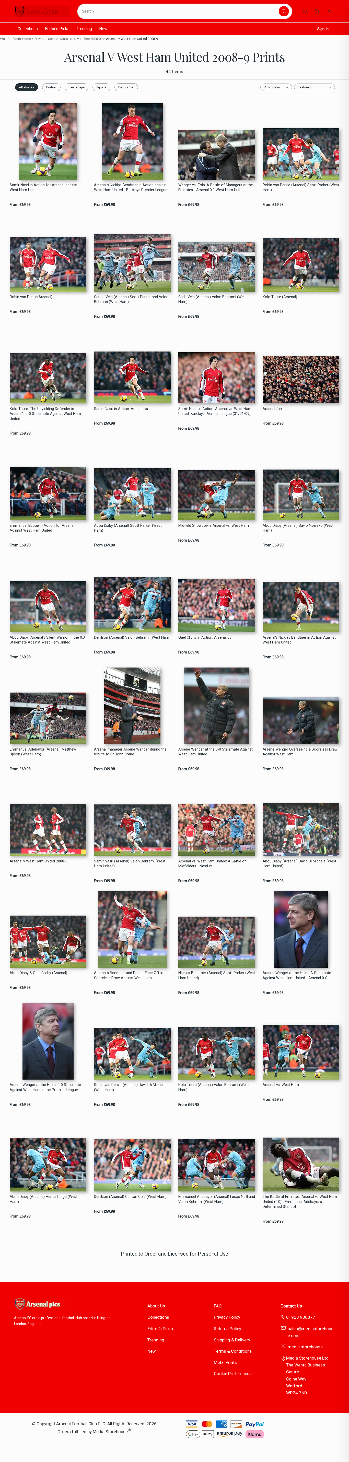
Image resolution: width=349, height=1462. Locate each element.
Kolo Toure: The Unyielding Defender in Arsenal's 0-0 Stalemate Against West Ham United (45, 414)
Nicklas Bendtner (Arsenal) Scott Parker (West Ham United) (216, 975)
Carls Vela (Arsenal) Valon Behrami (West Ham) (212, 299)
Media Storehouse (110, 1431)
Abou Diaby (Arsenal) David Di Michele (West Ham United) (299, 863)
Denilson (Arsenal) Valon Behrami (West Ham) (132, 637)
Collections (28, 28)
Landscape (77, 87)
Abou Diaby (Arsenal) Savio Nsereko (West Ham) (298, 528)
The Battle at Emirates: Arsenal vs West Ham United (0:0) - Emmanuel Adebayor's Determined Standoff (300, 1202)
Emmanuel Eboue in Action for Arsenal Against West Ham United (42, 528)
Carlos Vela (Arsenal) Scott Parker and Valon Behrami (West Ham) (131, 299)
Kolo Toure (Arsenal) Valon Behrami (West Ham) (213, 1087)
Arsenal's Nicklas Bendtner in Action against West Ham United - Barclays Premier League (130, 187)
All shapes (26, 87)
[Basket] (317, 11)
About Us (156, 1305)
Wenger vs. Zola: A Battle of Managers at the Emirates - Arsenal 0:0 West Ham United (215, 187)
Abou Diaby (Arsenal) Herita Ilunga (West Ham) (43, 1199)
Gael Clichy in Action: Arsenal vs (204, 637)
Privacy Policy (227, 1317)
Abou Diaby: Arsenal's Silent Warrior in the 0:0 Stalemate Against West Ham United (47, 640)
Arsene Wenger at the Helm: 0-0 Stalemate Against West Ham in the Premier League (45, 1087)
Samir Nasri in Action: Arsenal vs (121, 409)
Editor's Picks (57, 28)
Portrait (51, 87)
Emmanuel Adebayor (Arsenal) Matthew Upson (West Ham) (43, 751)
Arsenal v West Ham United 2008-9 (132, 39)
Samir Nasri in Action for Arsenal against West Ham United (43, 187)
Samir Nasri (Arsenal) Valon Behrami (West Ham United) (129, 863)
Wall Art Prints (10, 39)
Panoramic (126, 87)
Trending (84, 28)
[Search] (284, 11)
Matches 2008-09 (89, 39)
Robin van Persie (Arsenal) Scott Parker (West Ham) (301, 187)
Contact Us (291, 1305)
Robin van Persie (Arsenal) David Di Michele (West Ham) (130, 1087)
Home (26, 39)
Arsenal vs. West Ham (281, 1085)
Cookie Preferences (233, 1373)
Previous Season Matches (53, 39)
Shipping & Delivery (232, 1339)
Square (101, 87)
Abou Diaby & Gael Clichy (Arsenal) (38, 973)
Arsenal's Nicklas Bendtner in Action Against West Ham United (299, 640)
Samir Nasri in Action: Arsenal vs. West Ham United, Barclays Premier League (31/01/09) (214, 411)
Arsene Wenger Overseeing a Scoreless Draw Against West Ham (300, 751)
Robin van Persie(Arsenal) (31, 297)
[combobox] (179, 11)
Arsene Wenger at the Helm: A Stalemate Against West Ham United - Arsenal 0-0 (297, 975)
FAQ (218, 1305)
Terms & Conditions (233, 1351)
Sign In (323, 29)
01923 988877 (300, 1317)
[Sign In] (329, 11)
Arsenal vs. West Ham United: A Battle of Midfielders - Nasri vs (212, 863)
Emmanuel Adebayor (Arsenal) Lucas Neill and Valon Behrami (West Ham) (216, 1199)
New (103, 28)
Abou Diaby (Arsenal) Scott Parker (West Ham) (128, 528)
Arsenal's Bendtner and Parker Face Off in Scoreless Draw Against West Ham (128, 975)
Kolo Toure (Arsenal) (280, 297)
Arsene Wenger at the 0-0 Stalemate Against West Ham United (215, 751)
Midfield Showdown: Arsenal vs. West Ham (213, 525)
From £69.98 (20, 205)
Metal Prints (225, 1362)
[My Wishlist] (304, 11)
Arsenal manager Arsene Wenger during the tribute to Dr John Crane (130, 751)
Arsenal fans (273, 409)
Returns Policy (227, 1328)
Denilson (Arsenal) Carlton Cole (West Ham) (130, 1197)
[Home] (42, 11)
